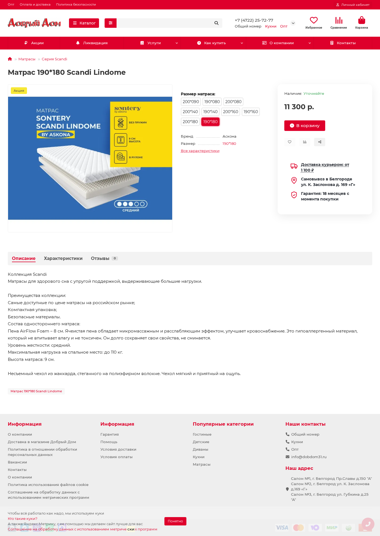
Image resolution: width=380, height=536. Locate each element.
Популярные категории (223, 424)
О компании (282, 43)
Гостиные (202, 434)
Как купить (215, 43)
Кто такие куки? (23, 518)
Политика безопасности (76, 4)
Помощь (108, 442)
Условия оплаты (116, 457)
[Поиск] (216, 23)
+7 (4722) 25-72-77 (254, 20)
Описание (24, 258)
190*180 (229, 143)
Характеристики (63, 258)
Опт (11, 4)
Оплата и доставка (35, 4)
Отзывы (103, 258)
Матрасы (26, 59)
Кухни (198, 457)
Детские (201, 442)
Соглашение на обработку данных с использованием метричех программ (82, 529)
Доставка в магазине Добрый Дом (42, 442)
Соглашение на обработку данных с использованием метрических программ (48, 495)
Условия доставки (118, 449)
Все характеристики (200, 150)
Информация (25, 424)
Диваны (200, 449)
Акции (37, 43)
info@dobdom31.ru (309, 457)
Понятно (175, 521)
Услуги (154, 43)
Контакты (346, 43)
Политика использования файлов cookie (48, 484)
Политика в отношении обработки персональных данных (42, 452)
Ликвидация (95, 43)
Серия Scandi (54, 59)
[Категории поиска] (111, 23)
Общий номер (305, 434)
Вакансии (17, 462)
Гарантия (109, 434)
